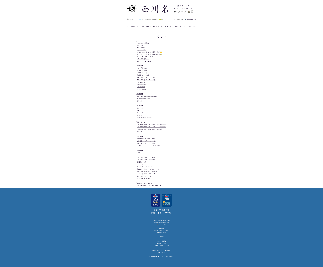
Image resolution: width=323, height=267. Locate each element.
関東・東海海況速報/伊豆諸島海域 (147, 96)
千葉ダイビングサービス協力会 (146, 160)
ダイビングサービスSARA (144, 167)
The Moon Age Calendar (144, 117)
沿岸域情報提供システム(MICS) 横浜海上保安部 (151, 129)
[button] (166, 26)
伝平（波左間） (141, 47)
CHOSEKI (139, 115)
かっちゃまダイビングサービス (146, 174)
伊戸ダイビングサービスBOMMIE (147, 171)
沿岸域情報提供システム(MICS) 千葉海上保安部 (151, 124)
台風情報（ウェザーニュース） (146, 141)
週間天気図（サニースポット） (146, 80)
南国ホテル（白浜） (143, 59)
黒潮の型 (139, 101)
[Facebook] (182, 11)
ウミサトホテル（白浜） (144, 61)
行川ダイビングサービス (144, 178)
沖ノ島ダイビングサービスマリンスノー (149, 169)
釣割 (138, 110)
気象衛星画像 (141, 82)
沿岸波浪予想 (141, 87)
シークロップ (141, 164)
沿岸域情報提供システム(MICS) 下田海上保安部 (151, 127)
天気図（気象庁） (142, 70)
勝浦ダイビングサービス (144, 176)
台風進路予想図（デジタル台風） (147, 143)
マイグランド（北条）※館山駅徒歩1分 (148, 54)
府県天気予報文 (141, 84)
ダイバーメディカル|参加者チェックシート (150, 185)
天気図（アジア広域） (143, 75)
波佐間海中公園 (141, 162)
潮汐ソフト (140, 108)
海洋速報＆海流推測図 (143, 98)
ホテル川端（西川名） (143, 43)
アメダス (139, 131)
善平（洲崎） (141, 45)
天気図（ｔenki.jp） (143, 73)
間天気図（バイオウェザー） (147, 77)
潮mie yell (140, 113)
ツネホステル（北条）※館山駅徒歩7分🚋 (149, 52)
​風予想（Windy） (142, 89)
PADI (138, 153)
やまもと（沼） (141, 50)
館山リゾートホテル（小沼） (145, 56)
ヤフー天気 (140, 68)
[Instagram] (178, 11)
